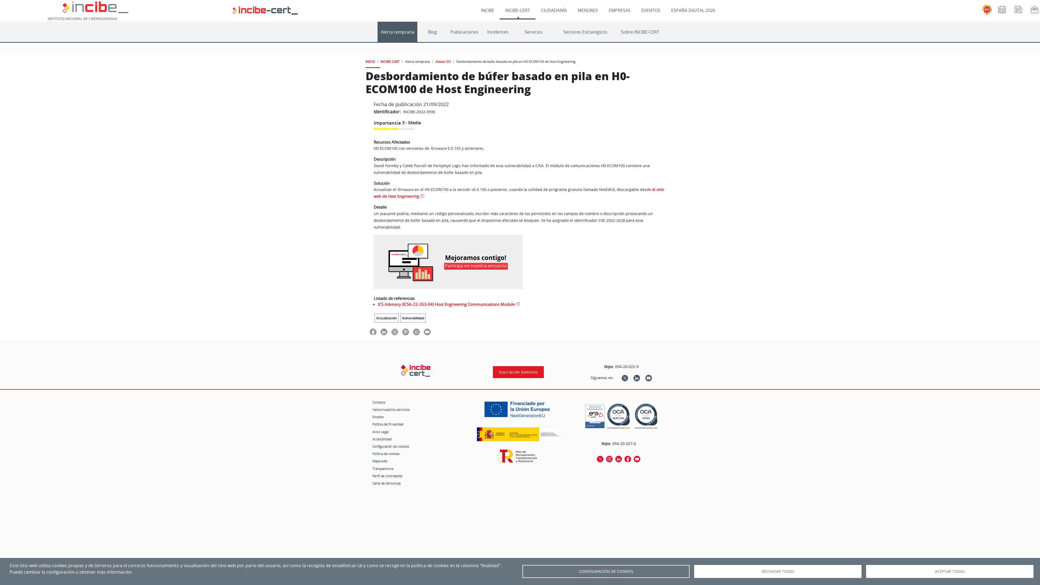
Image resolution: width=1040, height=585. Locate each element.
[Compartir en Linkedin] (384, 331)
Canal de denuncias (386, 483)
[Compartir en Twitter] (394, 331)
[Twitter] (625, 377)
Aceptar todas (950, 571)
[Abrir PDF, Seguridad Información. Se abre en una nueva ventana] (618, 416)
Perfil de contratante (387, 476)
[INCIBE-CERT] (415, 371)
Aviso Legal (380, 432)
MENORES (588, 10)
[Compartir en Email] (427, 331)
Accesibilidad (382, 439)
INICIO (370, 61)
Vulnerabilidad (413, 318)
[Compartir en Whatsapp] (416, 331)
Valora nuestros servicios (391, 409)
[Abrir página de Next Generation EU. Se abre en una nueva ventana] (518, 411)
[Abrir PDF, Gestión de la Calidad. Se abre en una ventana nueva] (646, 416)
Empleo (378, 417)
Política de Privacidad (388, 424)
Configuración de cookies (390, 446)
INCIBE (487, 10)
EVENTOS (650, 10)
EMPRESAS (619, 10)
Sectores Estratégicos (585, 32)
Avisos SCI (443, 61)
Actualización (386, 318)
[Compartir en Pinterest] (405, 331)
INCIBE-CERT (517, 10)
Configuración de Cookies (606, 571)
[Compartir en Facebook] (373, 331)
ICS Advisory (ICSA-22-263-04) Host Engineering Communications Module (446, 304)
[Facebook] (628, 458)
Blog (432, 32)
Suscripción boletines (518, 372)
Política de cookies (386, 453)
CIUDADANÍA (554, 10)
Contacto (378, 402)
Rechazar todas (778, 571)
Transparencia (382, 468)
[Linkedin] (636, 377)
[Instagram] (609, 458)
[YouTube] (648, 377)
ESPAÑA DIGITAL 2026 (693, 10)
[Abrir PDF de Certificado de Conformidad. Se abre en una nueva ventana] (594, 415)
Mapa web (379, 461)
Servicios (534, 32)
